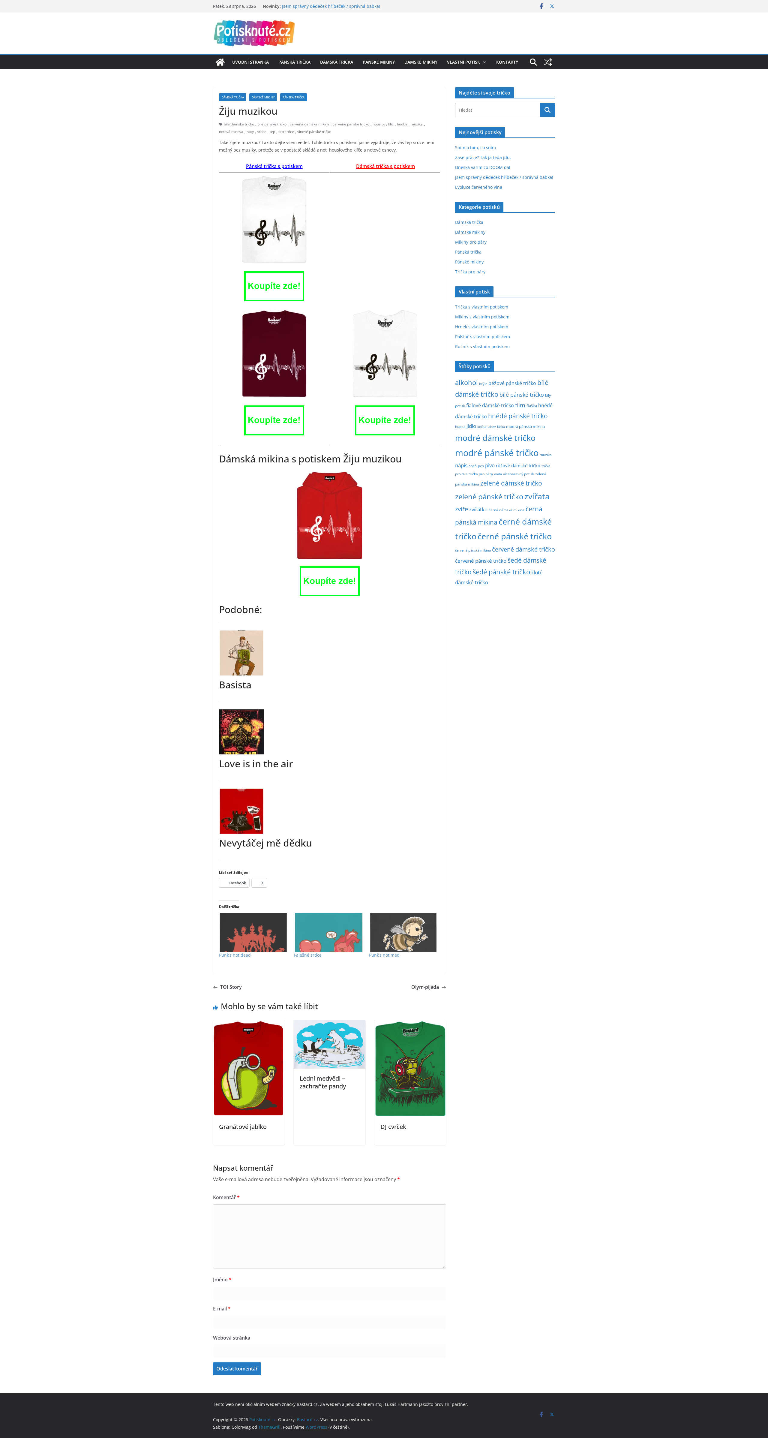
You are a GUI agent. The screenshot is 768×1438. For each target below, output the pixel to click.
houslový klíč (383, 124)
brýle (483, 384)
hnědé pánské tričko (518, 416)
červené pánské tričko (351, 124)
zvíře (461, 509)
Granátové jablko (243, 1127)
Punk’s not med (384, 955)
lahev (492, 426)
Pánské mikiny (379, 62)
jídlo (471, 426)
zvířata (537, 496)
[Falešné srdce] (328, 932)
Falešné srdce (308, 955)
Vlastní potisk (463, 62)
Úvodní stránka (250, 62)
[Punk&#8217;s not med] (403, 932)
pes (481, 465)
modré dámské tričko (495, 437)
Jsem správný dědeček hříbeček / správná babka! (331, 6)
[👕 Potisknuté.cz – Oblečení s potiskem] (220, 62)
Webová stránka (231, 1337)
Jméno (222, 1279)
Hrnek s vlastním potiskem (481, 326)
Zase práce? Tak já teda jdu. (483, 157)
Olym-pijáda (425, 987)
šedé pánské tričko (501, 571)
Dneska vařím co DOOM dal (482, 167)
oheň (473, 466)
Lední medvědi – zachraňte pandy (323, 1082)
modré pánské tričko (496, 453)
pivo (490, 465)
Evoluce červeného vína (478, 187)
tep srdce (286, 131)
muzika (417, 124)
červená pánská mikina (473, 550)
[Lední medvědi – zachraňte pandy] (329, 1024)
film (520, 405)
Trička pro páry (470, 272)
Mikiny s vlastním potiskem (482, 317)
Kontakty (507, 62)
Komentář (226, 1197)
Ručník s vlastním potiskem (482, 346)
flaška (531, 405)
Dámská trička (336, 62)
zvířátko (478, 509)
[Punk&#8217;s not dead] (253, 932)
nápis (461, 465)
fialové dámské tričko (490, 405)
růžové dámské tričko (518, 465)
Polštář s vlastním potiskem (482, 336)
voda (498, 474)
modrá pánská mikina (525, 426)
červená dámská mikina (309, 124)
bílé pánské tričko (271, 124)
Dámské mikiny (420, 62)
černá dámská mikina (506, 509)
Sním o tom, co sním (475, 147)
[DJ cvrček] (410, 1024)
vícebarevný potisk (518, 474)
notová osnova (231, 131)
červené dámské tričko (523, 549)
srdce (261, 131)
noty (250, 131)
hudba (402, 124)
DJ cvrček (393, 1127)
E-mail (222, 1308)
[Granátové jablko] (249, 1024)
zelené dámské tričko (511, 483)
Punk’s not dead (235, 955)
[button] (483, 62)
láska (501, 427)
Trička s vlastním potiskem (481, 307)
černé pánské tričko (515, 536)
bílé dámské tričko (239, 124)
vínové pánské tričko (314, 131)
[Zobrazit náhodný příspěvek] (548, 62)
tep (272, 131)
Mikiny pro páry (471, 242)
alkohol (466, 382)
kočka (481, 426)
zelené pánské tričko (489, 496)
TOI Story (231, 987)
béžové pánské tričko (512, 383)
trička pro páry (481, 473)
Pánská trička (294, 62)
